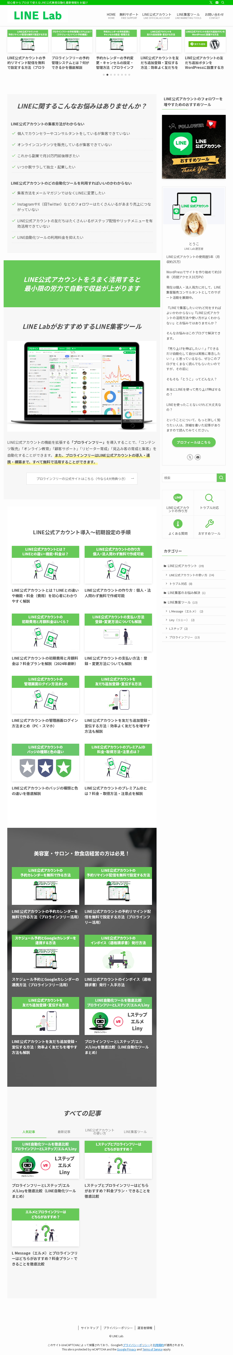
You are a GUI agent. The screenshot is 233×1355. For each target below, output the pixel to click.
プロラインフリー (184, 637)
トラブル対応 (180, 583)
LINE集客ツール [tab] (135, 1131)
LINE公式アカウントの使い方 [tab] (99, 1132)
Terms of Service (152, 1349)
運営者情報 (144, 1328)
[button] (104, 75)
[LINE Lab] (37, 15)
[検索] (223, 2)
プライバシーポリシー (118, 1328)
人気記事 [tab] (28, 1131)
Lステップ (178, 628)
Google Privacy (126, 1349)
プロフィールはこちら (194, 442)
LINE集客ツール (183, 602)
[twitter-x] (211, 2)
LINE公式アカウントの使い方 (191, 575)
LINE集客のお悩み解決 (186, 592)
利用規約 (158, 1345)
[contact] (217, 2)
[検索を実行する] (221, 477)
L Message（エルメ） (186, 611)
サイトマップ (90, 1328)
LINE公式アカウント (186, 565)
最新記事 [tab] (64, 1131)
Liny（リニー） (182, 620)
